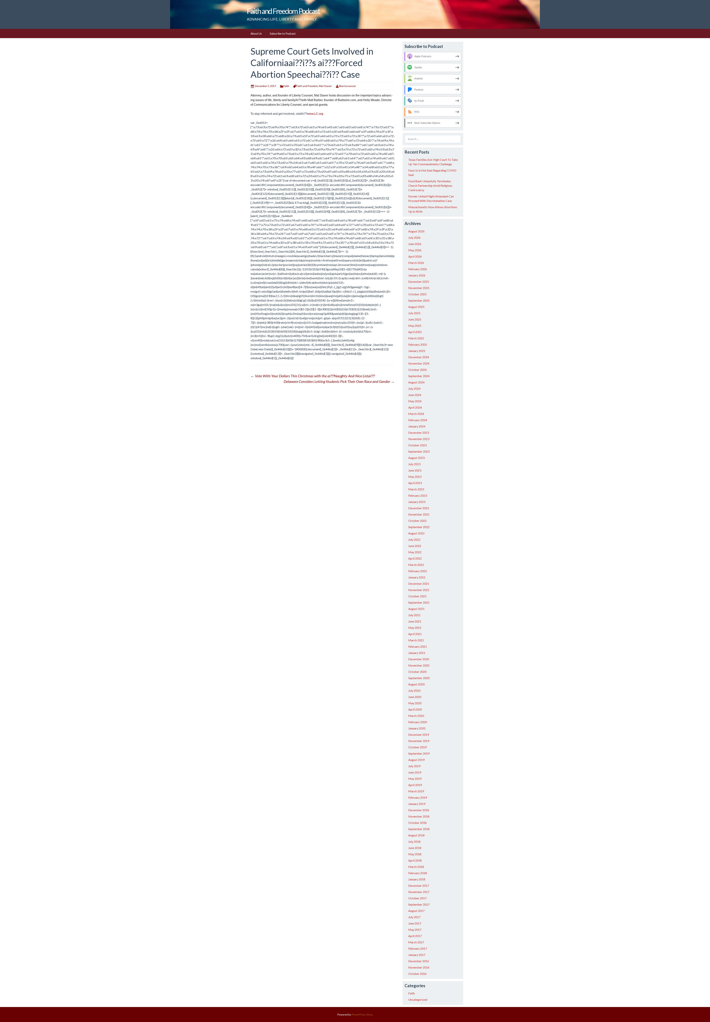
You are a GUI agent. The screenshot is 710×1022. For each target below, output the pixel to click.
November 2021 (418, 590)
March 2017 (416, 942)
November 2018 (418, 816)
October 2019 (417, 747)
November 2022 (418, 514)
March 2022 (416, 564)
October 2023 (417, 445)
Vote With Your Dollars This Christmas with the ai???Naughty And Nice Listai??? (313, 376)
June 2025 (414, 319)
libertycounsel (347, 86)
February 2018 (417, 873)
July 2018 (414, 841)
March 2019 (416, 791)
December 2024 (418, 357)
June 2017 (414, 923)
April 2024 (415, 407)
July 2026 (414, 237)
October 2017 (417, 898)
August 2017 (416, 910)
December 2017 (418, 885)
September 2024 (419, 376)
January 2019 (416, 803)
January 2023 (416, 502)
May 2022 (414, 552)
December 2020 (418, 659)
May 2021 (414, 627)
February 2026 (417, 269)
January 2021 (416, 653)
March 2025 (416, 338)
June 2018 (414, 848)
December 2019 (418, 734)
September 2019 (419, 753)
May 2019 (414, 778)
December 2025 (418, 281)
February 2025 (417, 344)
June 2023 (414, 470)
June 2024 (414, 395)
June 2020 (414, 697)
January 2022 (416, 577)
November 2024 (418, 363)
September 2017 (419, 904)
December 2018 (418, 810)
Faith (286, 86)
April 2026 (415, 256)
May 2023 (414, 476)
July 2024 (414, 388)
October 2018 (417, 822)
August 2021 (416, 608)
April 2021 (415, 634)
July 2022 (414, 539)
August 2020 (416, 684)
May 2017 (414, 929)
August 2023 (416, 457)
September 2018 (419, 829)
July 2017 (414, 917)
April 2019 (415, 785)
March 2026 (416, 262)
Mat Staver (325, 86)
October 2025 (417, 294)
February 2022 (417, 571)
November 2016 (418, 967)
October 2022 (417, 520)
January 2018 (416, 879)
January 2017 (416, 954)
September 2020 (419, 678)
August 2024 (416, 382)
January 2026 (416, 275)
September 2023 (419, 451)
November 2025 (418, 288)
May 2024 (414, 401)
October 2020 (417, 671)
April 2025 (415, 332)
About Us (256, 33)
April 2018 (415, 860)
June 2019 (414, 772)
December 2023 (418, 432)
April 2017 (415, 936)
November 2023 (418, 439)
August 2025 (416, 306)
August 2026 (416, 231)
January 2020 (416, 728)
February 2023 (417, 495)
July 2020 (414, 690)
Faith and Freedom (307, 86)
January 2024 (416, 426)
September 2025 (419, 300)
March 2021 (416, 640)
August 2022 (416, 533)
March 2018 (416, 866)
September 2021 (419, 602)
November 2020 (418, 665)
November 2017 (418, 892)
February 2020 (417, 722)
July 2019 (414, 766)
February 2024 (417, 420)
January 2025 (416, 351)
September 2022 (419, 527)
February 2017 (417, 948)
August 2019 (416, 759)
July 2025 (414, 313)
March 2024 (416, 413)
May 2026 (414, 250)
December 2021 (418, 583)
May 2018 (414, 854)
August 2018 (416, 835)
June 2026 (414, 244)
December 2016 (418, 961)
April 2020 (415, 709)
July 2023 (414, 464)
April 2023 (415, 483)
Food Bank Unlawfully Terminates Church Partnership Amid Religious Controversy (430, 185)
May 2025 (414, 325)
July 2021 (414, 615)
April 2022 (415, 558)
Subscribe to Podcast (283, 33)
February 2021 (417, 646)
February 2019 (417, 797)
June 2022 (414, 546)
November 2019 (418, 741)
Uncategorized (417, 999)
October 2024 (417, 369)
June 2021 (414, 621)
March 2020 (416, 715)
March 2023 (416, 489)
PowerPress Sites (362, 1014)
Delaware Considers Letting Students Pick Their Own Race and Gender (339, 381)
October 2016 (417, 973)
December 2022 (418, 508)
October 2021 (417, 596)
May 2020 (414, 703)
